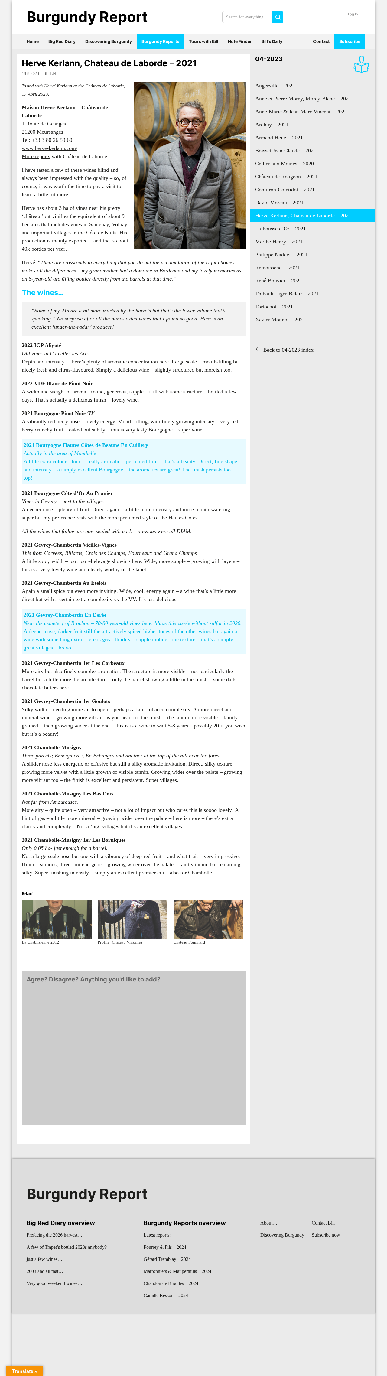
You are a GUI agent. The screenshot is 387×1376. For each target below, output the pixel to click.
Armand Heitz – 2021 (279, 138)
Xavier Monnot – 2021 (280, 320)
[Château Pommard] (208, 920)
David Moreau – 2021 (279, 203)
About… (268, 1222)
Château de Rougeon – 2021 (286, 177)
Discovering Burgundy (108, 41)
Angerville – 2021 (275, 86)
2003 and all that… (45, 1271)
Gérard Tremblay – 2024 (167, 1259)
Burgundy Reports (160, 41)
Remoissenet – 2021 (277, 268)
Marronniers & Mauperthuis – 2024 (177, 1271)
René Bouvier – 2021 (278, 281)
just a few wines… (44, 1259)
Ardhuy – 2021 (271, 125)
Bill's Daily (272, 41)
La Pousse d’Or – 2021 (280, 229)
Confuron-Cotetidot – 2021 (285, 190)
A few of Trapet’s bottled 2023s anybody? (67, 1247)
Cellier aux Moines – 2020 (284, 164)
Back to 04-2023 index (288, 350)
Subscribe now (326, 1235)
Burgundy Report (87, 17)
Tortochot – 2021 (274, 307)
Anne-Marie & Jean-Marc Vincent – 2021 (301, 112)
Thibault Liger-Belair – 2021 (287, 294)
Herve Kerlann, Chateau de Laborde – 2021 (109, 63)
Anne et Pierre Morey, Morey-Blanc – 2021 (303, 99)
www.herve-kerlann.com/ (49, 148)
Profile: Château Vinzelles (120, 942)
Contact (321, 41)
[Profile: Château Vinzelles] (132, 920)
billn (49, 73)
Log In (353, 14)
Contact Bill (323, 1222)
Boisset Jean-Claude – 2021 (285, 151)
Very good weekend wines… (54, 1283)
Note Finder (240, 41)
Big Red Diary (62, 41)
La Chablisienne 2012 (40, 942)
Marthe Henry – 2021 (279, 242)
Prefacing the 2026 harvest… (54, 1235)
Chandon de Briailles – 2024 (171, 1283)
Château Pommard (189, 942)
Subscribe (349, 41)
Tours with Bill (203, 41)
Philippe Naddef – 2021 (281, 255)
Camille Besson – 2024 (166, 1295)
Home (33, 41)
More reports (36, 156)
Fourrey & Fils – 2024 (165, 1247)
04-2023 (268, 59)
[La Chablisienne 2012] (57, 920)
